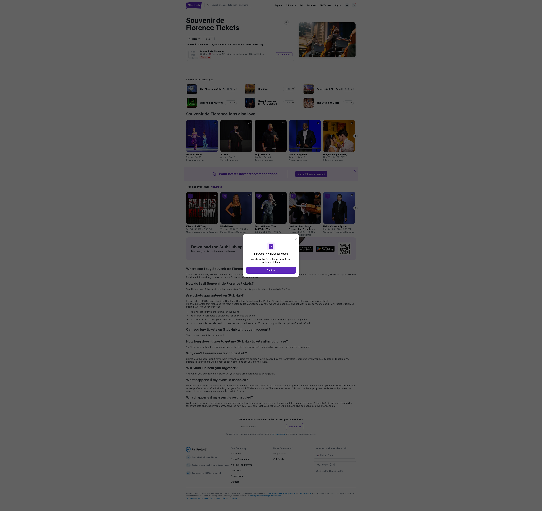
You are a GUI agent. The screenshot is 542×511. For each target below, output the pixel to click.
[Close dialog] (295, 239)
